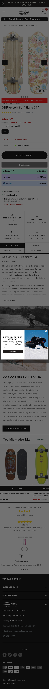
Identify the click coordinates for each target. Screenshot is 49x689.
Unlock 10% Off (13, 351)
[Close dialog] (46, 331)
